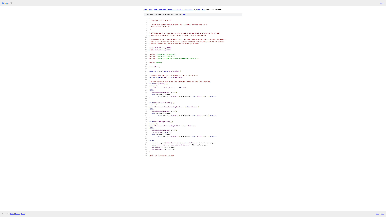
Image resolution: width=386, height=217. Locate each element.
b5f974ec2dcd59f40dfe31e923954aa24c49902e (174, 10)
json (382, 214)
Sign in (382, 3)
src (198, 10)
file (185, 15)
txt (377, 214)
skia (145, 10)
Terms (23, 214)
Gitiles (12, 214)
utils (203, 10)
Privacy (17, 214)
